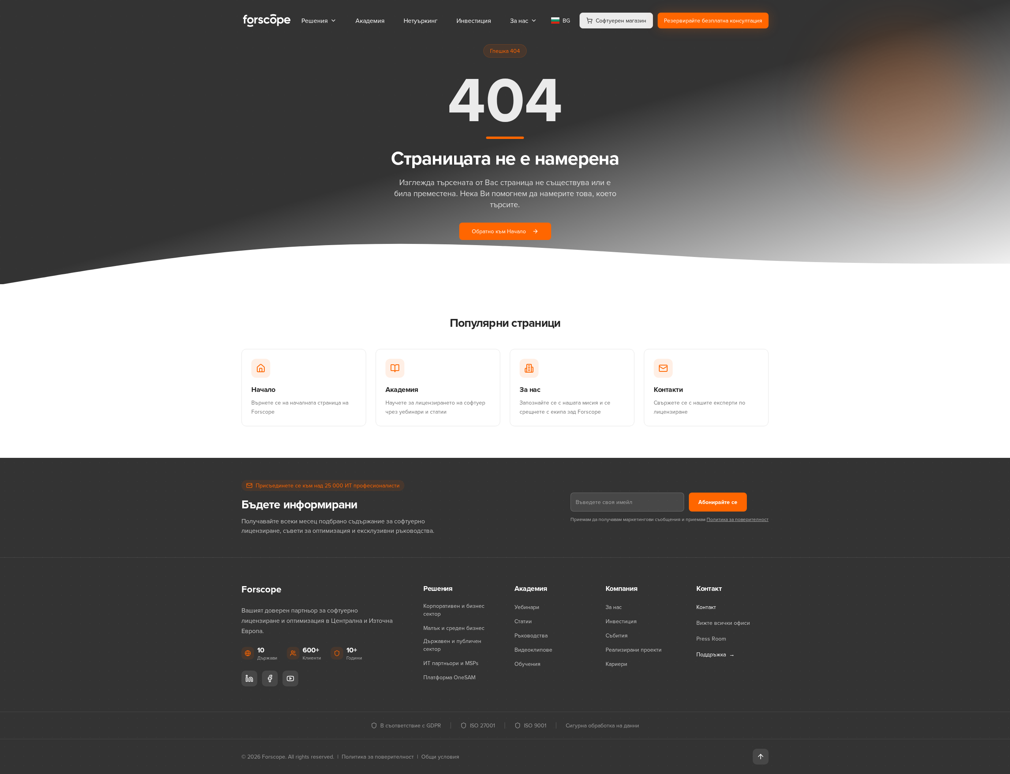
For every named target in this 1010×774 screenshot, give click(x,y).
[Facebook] (270, 678)
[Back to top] (761, 757)
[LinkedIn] (249, 678)
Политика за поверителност (738, 519)
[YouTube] (290, 678)
